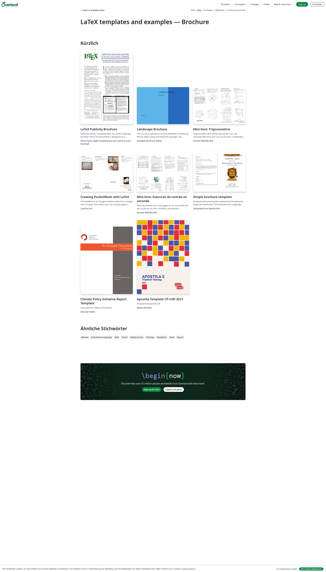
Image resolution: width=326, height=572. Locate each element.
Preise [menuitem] (266, 4)
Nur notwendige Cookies (286, 569)
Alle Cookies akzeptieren (311, 569)
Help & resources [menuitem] (282, 4)
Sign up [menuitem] (302, 4)
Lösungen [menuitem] (239, 4)
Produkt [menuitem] (225, 4)
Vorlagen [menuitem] (254, 4)
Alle (199, 10)
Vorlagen (208, 10)
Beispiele (219, 10)
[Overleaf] (10, 4)
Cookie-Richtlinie (188, 569)
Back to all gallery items (92, 10)
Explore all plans (174, 389)
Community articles (236, 10)
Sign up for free (151, 389)
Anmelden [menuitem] (317, 4)
